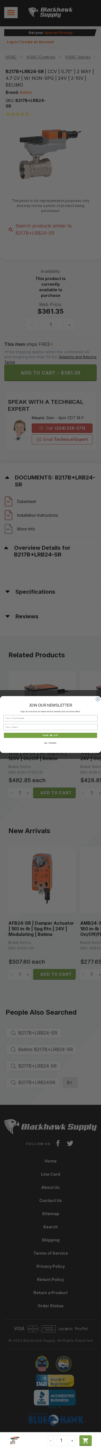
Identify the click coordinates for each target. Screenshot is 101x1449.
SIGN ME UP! (50, 735)
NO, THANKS (50, 743)
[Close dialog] (98, 699)
